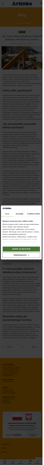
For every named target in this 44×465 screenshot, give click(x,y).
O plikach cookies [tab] (33, 214)
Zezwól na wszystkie (21, 249)
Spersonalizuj (20, 255)
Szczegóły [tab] (19, 214)
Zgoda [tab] (7, 214)
